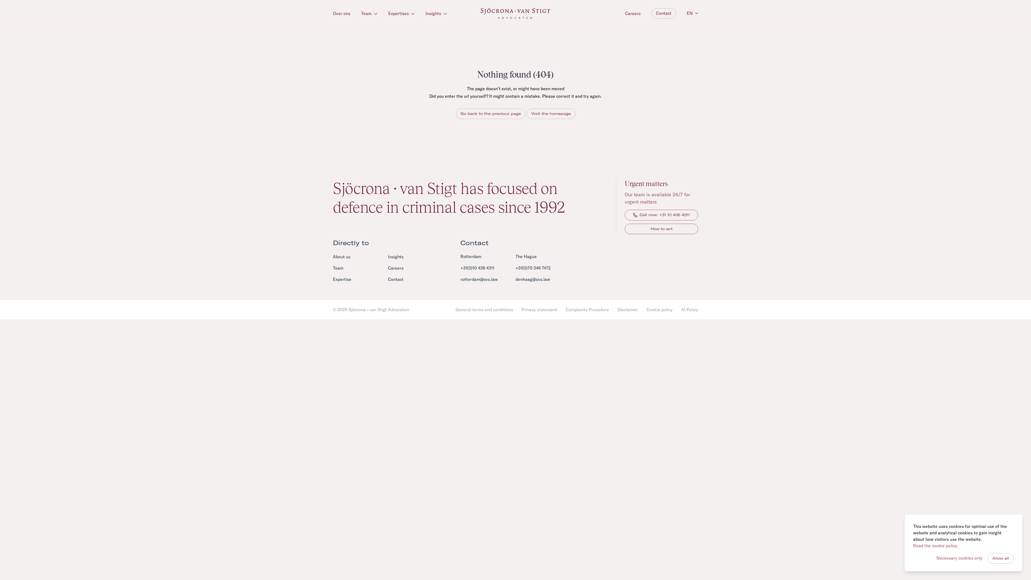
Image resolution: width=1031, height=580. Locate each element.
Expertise (342, 279)
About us (341, 256)
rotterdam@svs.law (479, 279)
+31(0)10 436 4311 (477, 268)
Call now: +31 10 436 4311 (665, 214)
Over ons (341, 13)
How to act (662, 228)
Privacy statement (539, 309)
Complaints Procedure (587, 309)
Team (367, 13)
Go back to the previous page (490, 113)
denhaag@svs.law (533, 279)
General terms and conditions (484, 309)
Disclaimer (628, 309)
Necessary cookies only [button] (959, 558)
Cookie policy (660, 309)
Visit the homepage (551, 113)
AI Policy (689, 309)
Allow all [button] (1000, 558)
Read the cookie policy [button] (935, 545)
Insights (434, 13)
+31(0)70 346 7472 (533, 268)
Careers (633, 13)
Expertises (399, 13)
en (690, 13)
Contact (663, 13)
